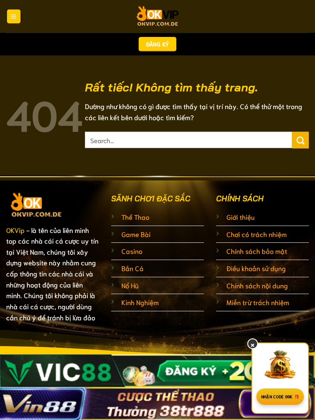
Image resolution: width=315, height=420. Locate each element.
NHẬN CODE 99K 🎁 (280, 396)
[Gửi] (300, 140)
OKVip (15, 230)
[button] (14, 16)
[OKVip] (157, 16)
